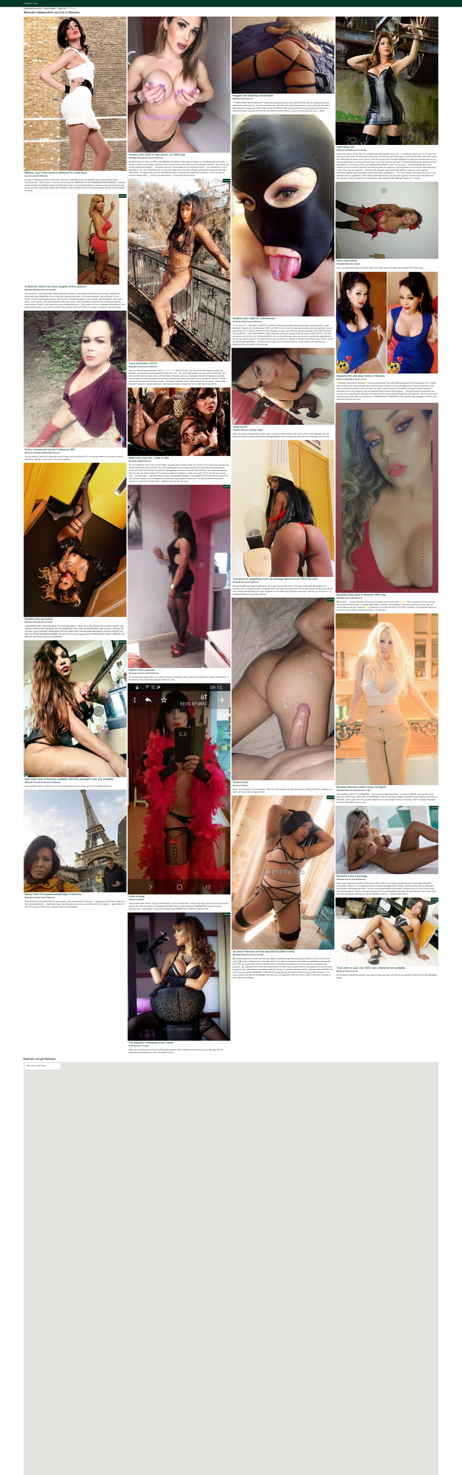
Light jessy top (345, 146)
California (62, 8)
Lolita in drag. (137, 896)
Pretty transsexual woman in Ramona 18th (50, 449)
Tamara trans (240, 782)
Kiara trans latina (347, 260)
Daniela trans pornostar (39, 618)
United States (49, 8)
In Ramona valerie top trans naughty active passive (55, 286)
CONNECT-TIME (30, 3)
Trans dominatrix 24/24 (143, 363)
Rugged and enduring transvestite (253, 95)
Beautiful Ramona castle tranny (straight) (361, 786)
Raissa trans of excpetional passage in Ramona (53, 894)
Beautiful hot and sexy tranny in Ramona (361, 375)
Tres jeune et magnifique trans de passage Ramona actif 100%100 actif (275, 578)
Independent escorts (32, 8)
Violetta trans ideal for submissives (254, 318)
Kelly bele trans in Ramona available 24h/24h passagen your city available (69, 779)
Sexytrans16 (240, 426)
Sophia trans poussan (142, 669)
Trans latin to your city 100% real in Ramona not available (371, 967)
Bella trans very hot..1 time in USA (149, 457)
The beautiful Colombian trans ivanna (151, 1042)
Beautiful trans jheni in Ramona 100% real (361, 594)
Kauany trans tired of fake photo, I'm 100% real (157, 154)
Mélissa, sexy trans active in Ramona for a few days (56, 172)
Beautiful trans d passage (352, 876)
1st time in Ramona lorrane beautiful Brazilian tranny (264, 951)
